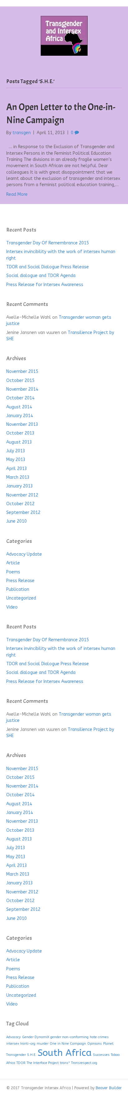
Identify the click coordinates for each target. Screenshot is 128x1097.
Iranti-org (27, 1044)
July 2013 (15, 451)
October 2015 (20, 380)
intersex (12, 1044)
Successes (101, 1055)
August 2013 (19, 442)
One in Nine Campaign (68, 1044)
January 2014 (19, 415)
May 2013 (15, 459)
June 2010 (16, 521)
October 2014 (20, 398)
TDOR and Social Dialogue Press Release (47, 267)
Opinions (94, 1044)
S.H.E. (31, 1055)
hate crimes (99, 1037)
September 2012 (23, 512)
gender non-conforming (69, 1037)
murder (42, 1044)
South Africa (65, 1053)
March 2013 (18, 477)
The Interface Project (43, 1063)
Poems (13, 572)
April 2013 (16, 468)
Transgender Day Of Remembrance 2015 (47, 243)
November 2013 (22, 424)
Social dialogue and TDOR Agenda (40, 275)
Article (13, 563)
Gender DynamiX (35, 1037)
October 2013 (20, 433)
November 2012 (22, 495)
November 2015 (22, 371)
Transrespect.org (84, 1063)
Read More (17, 194)
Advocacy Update (24, 554)
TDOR (20, 1063)
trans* (65, 1063)
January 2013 (19, 486)
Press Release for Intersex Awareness (44, 284)
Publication (17, 589)
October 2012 (20, 503)
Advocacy (13, 1037)
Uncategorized (21, 598)
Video (12, 607)
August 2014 (19, 407)
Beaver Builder (109, 1088)
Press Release (20, 580)
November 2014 (22, 389)
